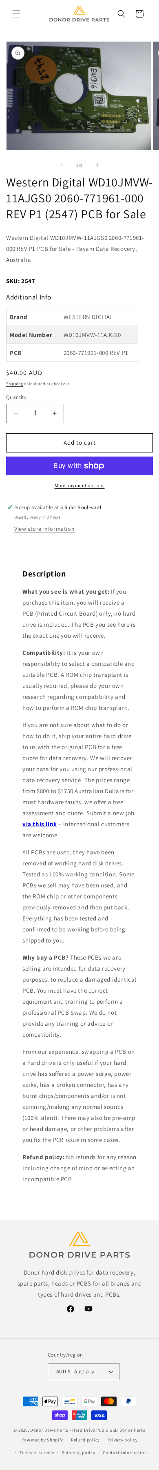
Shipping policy (78, 1452)
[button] (16, 14)
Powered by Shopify (43, 1440)
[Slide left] (62, 165)
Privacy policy (123, 1440)
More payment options (80, 485)
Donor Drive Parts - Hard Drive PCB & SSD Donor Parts (87, 1430)
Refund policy (85, 1440)
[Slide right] (97, 165)
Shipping (14, 383)
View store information (44, 528)
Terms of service (37, 1452)
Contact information (125, 1452)
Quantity (16, 397)
